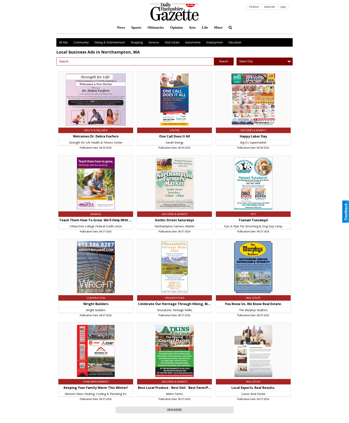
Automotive (193, 42)
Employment (214, 42)
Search (223, 61)
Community (81, 42)
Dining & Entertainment (109, 42)
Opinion (176, 27)
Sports (136, 27)
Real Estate (172, 42)
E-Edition (254, 6)
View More (174, 409)
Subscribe (269, 6)
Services (153, 42)
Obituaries (155, 27)
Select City (246, 61)
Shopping (137, 42)
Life (205, 27)
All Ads (63, 42)
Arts (192, 27)
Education (234, 42)
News (121, 27)
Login (283, 6)
